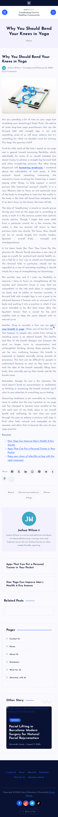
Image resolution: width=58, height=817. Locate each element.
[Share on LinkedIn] (25, 471)
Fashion (15, 720)
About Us (14, 654)
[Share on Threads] (4, 478)
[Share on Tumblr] (52, 471)
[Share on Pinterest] (39, 471)
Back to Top (30, 811)
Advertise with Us (18, 678)
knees (47, 492)
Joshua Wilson (14, 68)
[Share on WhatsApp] (32, 471)
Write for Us (15, 670)
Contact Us (15, 639)
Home (29, 41)
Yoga (29, 498)
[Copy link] (11, 478)
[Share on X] (19, 471)
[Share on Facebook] (12, 471)
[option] (29, 727)
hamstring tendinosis (29, 492)
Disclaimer (14, 662)
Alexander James (16, 744)
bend (11, 492)
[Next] (49, 700)
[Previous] (45, 700)
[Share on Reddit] (46, 471)
